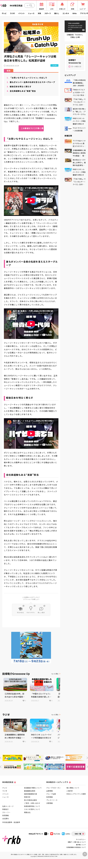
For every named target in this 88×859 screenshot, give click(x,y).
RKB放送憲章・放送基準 (11, 822)
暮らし (56, 13)
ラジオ (12, 13)
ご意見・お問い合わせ (32, 803)
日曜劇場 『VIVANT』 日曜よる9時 (75, 35)
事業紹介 (5, 809)
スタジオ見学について (32, 809)
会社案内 (5, 818)
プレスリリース (51, 800)
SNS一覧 (78, 834)
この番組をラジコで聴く (31, 128)
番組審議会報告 (29, 791)
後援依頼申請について (32, 806)
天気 (39, 13)
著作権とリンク (81, 845)
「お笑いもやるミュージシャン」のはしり (27, 77)
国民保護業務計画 (30, 794)
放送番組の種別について (33, 788)
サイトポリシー (81, 839)
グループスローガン (53, 788)
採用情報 (5, 815)
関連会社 (27, 812)
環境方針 (27, 797)
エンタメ (66, 13)
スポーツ (47, 13)
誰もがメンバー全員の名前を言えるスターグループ (31, 82)
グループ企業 (51, 794)
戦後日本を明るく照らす (19, 86)
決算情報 (49, 803)
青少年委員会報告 (30, 800)
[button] (0, 758)
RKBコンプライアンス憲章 (76, 794)
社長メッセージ (8, 806)
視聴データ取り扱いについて (77, 842)
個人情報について (72, 788)
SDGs (74, 13)
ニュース (31, 13)
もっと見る (55, 674)
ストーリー (6, 812)
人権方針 (69, 791)
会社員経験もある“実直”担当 (21, 91)
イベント (21, 13)
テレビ (4, 13)
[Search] (30, 5)
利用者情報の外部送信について (76, 847)
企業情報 (49, 791)
